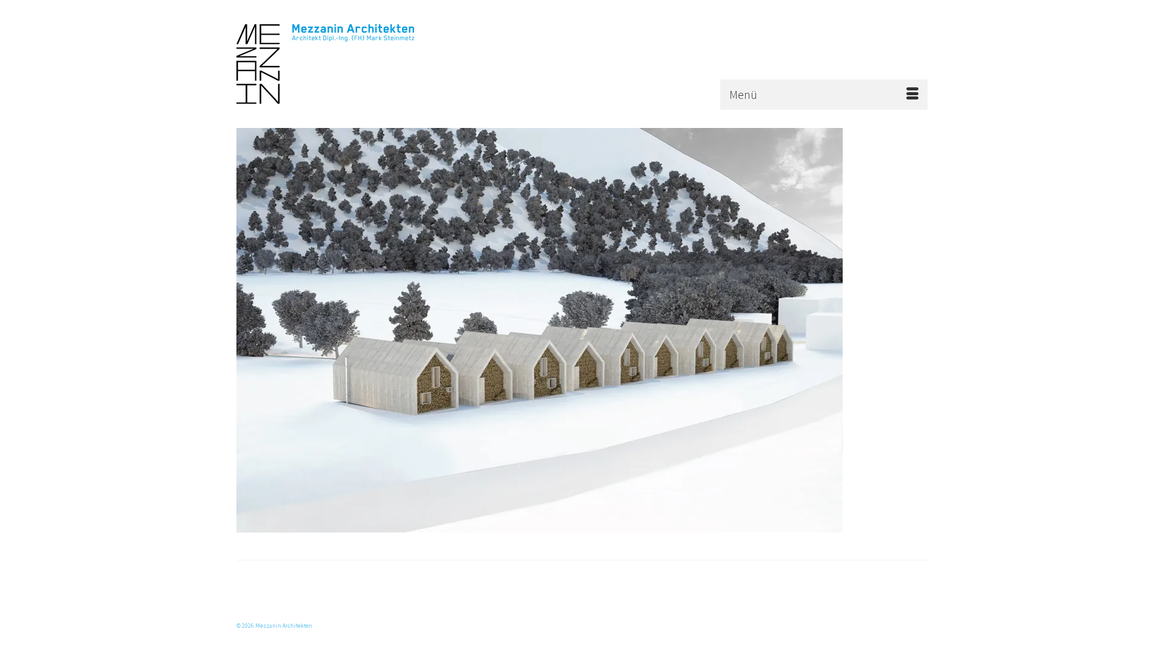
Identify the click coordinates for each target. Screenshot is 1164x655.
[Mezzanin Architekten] (345, 64)
